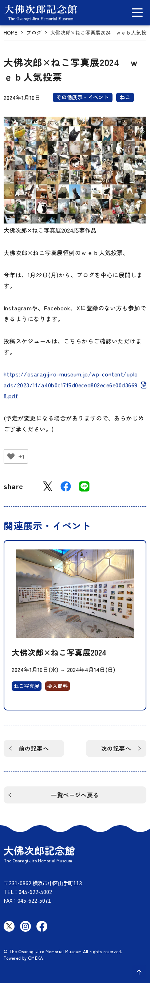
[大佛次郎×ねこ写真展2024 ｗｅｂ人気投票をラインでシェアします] (84, 486)
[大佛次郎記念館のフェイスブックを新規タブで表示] (41, 926)
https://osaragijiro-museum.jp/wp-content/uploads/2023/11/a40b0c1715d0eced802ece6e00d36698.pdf (71, 385)
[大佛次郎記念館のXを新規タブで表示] (9, 926)
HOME (10, 32)
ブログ (34, 32)
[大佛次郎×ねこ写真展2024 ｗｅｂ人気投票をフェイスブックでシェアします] (65, 486)
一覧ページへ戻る (75, 794)
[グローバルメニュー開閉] (137, 12)
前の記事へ (34, 748)
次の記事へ (116, 748)
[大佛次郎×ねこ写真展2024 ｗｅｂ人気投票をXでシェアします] (47, 486)
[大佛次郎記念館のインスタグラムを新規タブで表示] (25, 926)
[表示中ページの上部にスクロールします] (139, 972)
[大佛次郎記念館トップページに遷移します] (40, 12)
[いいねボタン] (10, 456)
